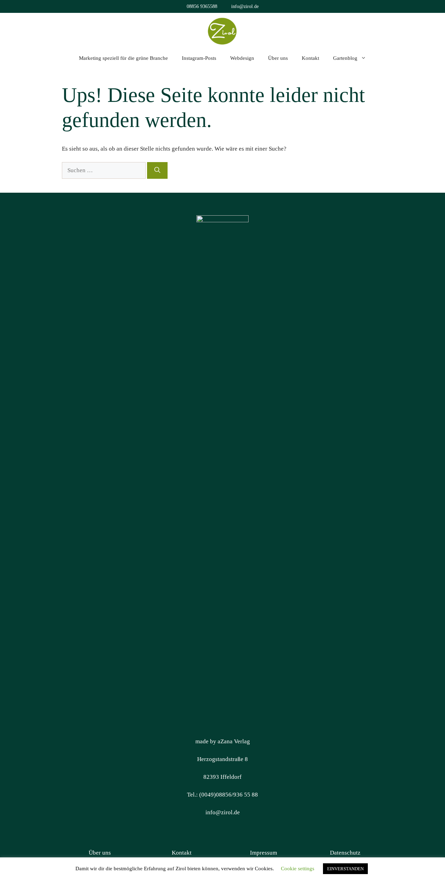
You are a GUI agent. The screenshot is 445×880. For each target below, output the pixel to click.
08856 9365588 (202, 6)
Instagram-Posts (199, 58)
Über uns (278, 58)
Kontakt (310, 58)
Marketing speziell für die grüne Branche (123, 58)
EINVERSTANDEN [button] (345, 868)
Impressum (263, 852)
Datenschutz (345, 852)
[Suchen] (157, 170)
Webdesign (242, 58)
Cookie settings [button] (297, 868)
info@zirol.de (245, 6)
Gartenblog (345, 58)
